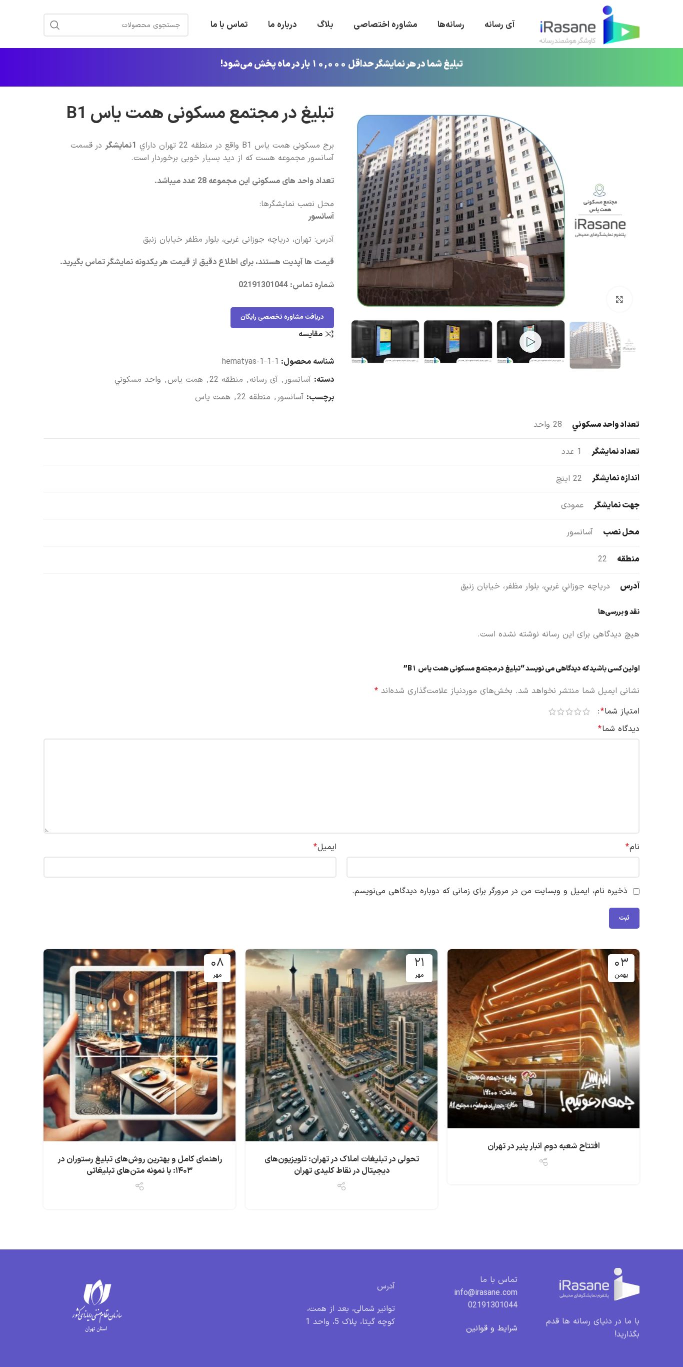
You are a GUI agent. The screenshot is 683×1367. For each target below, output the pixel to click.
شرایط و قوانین (492, 1328)
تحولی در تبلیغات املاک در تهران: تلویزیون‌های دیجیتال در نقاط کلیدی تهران (341, 1164)
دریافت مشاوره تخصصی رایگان (282, 317)
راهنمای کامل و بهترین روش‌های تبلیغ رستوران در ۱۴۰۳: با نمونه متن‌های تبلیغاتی (140, 1164)
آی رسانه (264, 380)
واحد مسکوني (137, 380)
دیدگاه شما (619, 729)
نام (633, 847)
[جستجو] (55, 25)
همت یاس (185, 380)
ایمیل (325, 847)
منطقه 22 (226, 380)
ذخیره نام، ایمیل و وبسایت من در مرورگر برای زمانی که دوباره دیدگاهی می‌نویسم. (490, 891)
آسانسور (297, 380)
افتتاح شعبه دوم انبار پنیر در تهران (544, 1146)
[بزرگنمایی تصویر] (619, 299)
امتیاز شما (620, 712)
